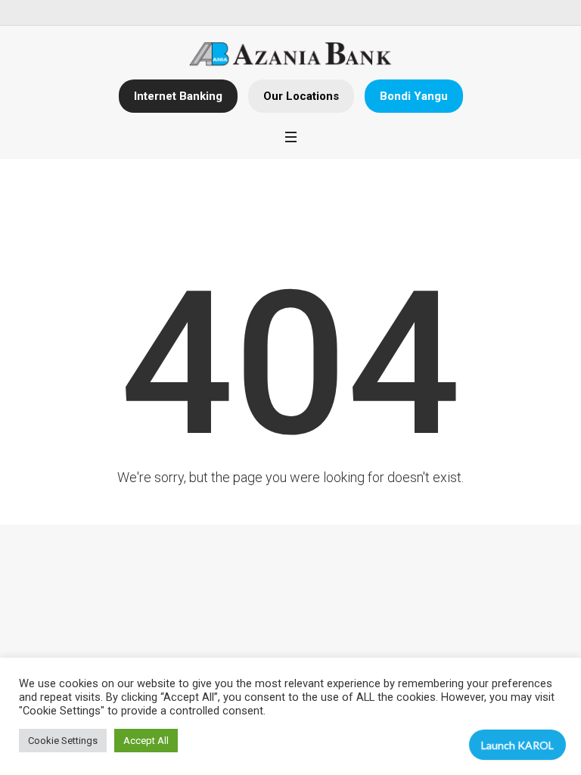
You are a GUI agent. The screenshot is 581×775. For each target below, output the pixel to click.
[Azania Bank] (291, 54)
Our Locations (301, 96)
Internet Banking (178, 96)
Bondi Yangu (414, 96)
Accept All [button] (146, 740)
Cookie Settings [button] (63, 740)
